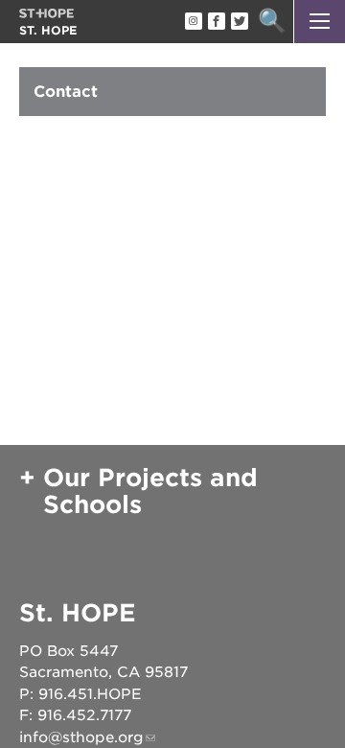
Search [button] (271, 21)
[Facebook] (215, 22)
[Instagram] (192, 22)
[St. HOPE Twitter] (238, 22)
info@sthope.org (81, 737)
